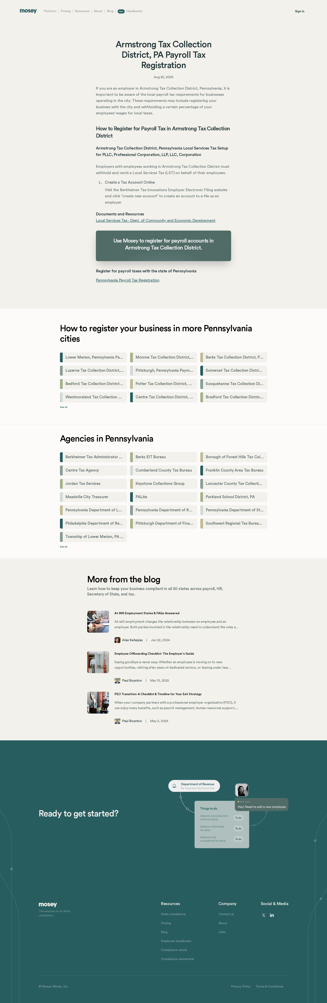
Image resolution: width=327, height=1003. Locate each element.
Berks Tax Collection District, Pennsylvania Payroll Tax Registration (264, 357)
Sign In (299, 11)
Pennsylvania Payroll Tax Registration (127, 280)
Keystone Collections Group (160, 484)
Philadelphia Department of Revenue (97, 523)
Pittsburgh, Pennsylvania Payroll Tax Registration (178, 370)
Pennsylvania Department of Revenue (168, 510)
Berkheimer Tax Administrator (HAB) (97, 457)
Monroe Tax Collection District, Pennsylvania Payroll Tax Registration (196, 357)
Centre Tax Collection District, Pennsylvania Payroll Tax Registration (195, 397)
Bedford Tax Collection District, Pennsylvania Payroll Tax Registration (125, 384)
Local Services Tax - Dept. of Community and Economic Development (156, 220)
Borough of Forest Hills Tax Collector (238, 457)
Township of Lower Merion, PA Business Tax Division (111, 537)
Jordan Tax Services (82, 484)
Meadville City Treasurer (86, 497)
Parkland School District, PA (230, 497)
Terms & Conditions (269, 986)
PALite (141, 497)
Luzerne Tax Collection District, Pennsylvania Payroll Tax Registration (125, 370)
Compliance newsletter (177, 959)
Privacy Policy (241, 986)
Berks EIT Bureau (151, 457)
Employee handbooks (176, 941)
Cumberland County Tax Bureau (164, 470)
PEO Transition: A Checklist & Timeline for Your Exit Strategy (158, 694)
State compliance (173, 914)
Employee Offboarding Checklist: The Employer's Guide (154, 653)
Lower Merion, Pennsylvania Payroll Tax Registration (111, 357)
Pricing (66, 11)
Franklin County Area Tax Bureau (234, 470)
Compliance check (174, 950)
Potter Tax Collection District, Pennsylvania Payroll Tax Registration (194, 384)
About (98, 11)
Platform (50, 11)
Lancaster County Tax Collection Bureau (241, 484)
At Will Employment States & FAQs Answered (146, 613)
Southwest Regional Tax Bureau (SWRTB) (242, 523)
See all (63, 407)
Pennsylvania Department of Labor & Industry (105, 510)
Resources (82, 11)
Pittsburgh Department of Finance (166, 523)
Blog (110, 11)
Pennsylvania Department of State (236, 510)
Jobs (222, 932)
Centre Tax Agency (82, 470)
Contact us (226, 914)
